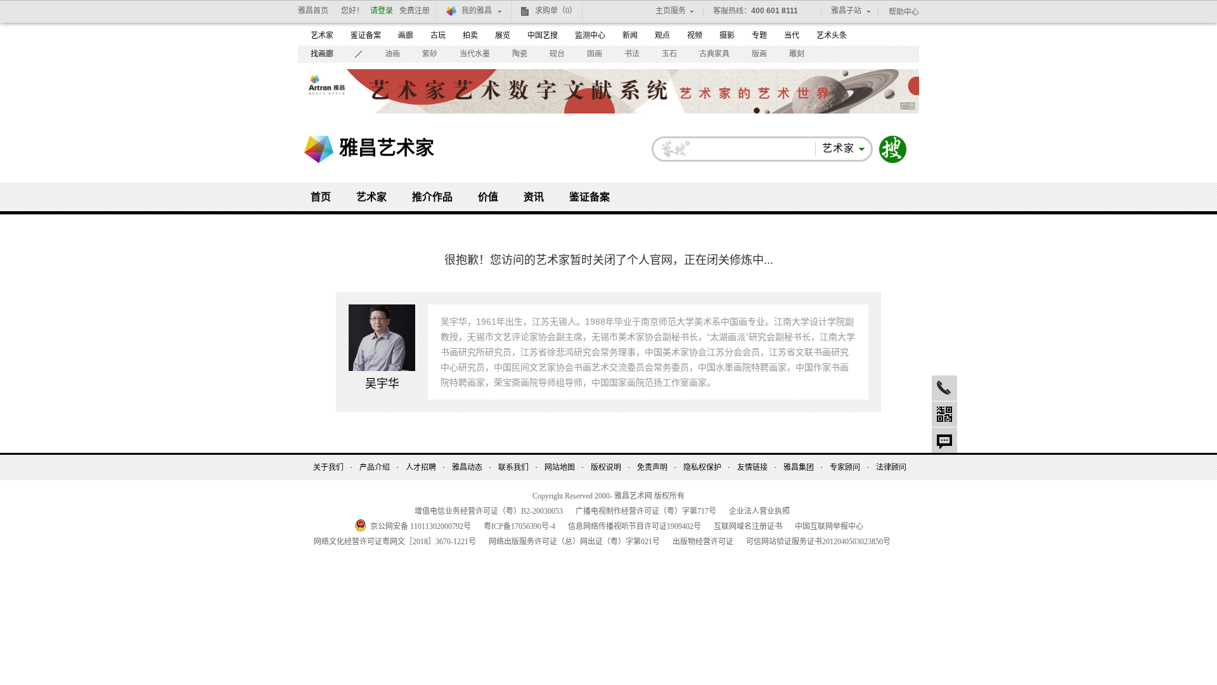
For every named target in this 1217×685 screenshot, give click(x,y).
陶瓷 (519, 53)
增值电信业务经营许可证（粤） (489, 511)
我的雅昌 (476, 10)
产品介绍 (374, 467)
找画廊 (322, 53)
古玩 (438, 35)
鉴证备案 (366, 35)
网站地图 (559, 467)
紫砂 (429, 53)
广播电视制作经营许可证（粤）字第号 (646, 511)
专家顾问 (845, 467)
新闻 (630, 35)
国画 (594, 53)
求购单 (556, 10)
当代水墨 (475, 53)
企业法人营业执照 (759, 511)
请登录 (381, 10)
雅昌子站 (846, 10)
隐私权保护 (702, 467)
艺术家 (322, 35)
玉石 (669, 53)
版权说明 (606, 467)
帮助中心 (904, 12)
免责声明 (652, 467)
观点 (662, 35)
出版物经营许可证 (703, 541)
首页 (321, 197)
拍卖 (470, 35)
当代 (791, 35)
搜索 (893, 149)
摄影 (727, 35)
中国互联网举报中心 (829, 526)
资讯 (534, 197)
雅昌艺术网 (318, 149)
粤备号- (519, 526)
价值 (488, 197)
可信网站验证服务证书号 (818, 541)
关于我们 (328, 467)
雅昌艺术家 (386, 147)
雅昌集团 (798, 467)
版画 (759, 53)
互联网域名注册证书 (748, 526)
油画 (392, 53)
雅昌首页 (313, 10)
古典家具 (714, 53)
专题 (759, 35)
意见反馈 (944, 440)
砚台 (557, 53)
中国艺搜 (542, 35)
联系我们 (513, 467)
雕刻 (796, 53)
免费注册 (414, 10)
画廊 (405, 35)
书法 (632, 53)
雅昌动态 (467, 467)
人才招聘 (421, 467)
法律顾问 (891, 467)
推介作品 (432, 197)
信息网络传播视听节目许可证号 (634, 526)
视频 (694, 35)
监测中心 (590, 35)
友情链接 (752, 467)
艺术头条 (831, 35)
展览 (502, 35)
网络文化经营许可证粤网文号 (395, 541)
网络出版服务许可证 (574, 541)
